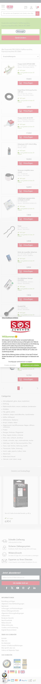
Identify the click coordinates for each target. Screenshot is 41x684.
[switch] (4, 681)
